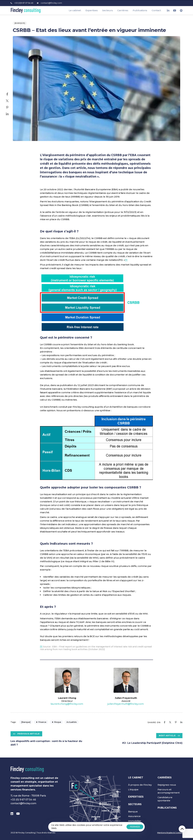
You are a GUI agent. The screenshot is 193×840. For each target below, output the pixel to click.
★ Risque (56, 722)
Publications (140, 10)
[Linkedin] (10, 114)
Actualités (71, 722)
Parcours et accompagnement (169, 791)
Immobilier (134, 820)
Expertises (91, 10)
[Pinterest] (10, 107)
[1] (126, 259)
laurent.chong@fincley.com (67, 703)
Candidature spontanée (165, 799)
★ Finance (41, 722)
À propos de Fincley (140, 784)
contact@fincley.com (23, 803)
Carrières (122, 10)
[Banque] (19, 23)
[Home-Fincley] (27, 769)
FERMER (135, 826)
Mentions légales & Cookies (169, 833)
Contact (156, 10)
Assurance (134, 816)
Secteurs (107, 10)
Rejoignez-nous (167, 784)
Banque (133, 811)
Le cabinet (75, 10)
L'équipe (133, 789)
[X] (10, 100)
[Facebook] (10, 94)
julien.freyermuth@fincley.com (126, 703)
